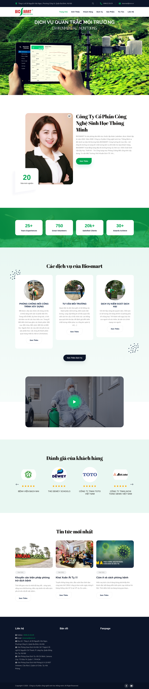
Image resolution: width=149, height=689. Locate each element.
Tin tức (121, 12)
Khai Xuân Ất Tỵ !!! (67, 577)
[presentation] (17, 484)
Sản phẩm (110, 12)
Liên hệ (131, 12)
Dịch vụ (99, 12)
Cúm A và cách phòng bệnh (112, 577)
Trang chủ (63, 12)
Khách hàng (88, 12)
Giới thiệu (75, 12)
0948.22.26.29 (108, 3)
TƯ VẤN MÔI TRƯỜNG (74, 303)
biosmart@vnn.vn (128, 3)
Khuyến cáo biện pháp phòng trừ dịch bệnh (32, 579)
